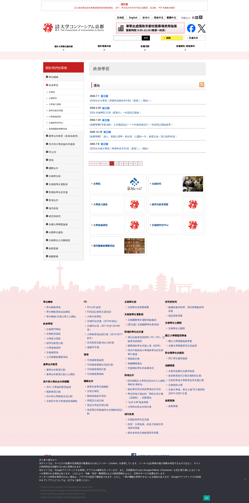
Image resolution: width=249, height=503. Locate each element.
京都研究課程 (53, 333)
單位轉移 (48, 301)
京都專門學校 (53, 329)
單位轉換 (53, 77)
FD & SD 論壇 (94, 307)
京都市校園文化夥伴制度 (181, 371)
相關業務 (53, 256)
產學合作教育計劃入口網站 (60, 374)
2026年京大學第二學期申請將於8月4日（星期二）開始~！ (121, 100)
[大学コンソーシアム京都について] (63, 50)
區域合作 (53, 200)
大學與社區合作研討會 (139, 406)
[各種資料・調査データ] (185, 49)
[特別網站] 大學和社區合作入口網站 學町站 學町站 (146, 382)
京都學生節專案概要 (138, 307)
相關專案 (170, 365)
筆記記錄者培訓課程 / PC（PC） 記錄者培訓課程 (146, 339)
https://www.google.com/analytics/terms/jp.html (67, 487)
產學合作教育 (50, 364)
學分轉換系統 (53, 307)
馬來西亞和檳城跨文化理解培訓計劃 (105, 411)
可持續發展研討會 (96, 369)
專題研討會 (134, 358)
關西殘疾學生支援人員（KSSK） (145, 345)
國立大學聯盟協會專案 (180, 341)
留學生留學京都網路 (97, 386)
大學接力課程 (53, 338)
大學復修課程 (100, 225)
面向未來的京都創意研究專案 (143, 432)
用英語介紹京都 (95, 400)
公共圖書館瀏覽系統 (57, 357)
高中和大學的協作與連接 (62, 144)
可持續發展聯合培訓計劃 (100, 364)
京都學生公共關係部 (59, 240)
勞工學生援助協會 (177, 358)
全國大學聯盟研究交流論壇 (182, 345)
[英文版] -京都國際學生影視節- (144, 324)
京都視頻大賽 (175, 385)
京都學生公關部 (173, 322)
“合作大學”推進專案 (138, 402)
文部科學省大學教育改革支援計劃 (186, 380)
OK (206, 498)
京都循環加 (52, 352)
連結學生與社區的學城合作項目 (144, 389)
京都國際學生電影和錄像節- (142, 320)
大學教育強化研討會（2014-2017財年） (104, 336)
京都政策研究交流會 (138, 419)
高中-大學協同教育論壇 (58, 387)
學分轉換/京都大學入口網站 (61, 316)
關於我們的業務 (56, 68)
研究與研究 (55, 216)
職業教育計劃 (53, 391)
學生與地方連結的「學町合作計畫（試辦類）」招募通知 (145, 395)
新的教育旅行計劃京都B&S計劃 (184, 375)
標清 (51, 160)
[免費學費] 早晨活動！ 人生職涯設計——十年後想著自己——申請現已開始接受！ (131, 124)
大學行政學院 (94, 316)
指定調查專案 (175, 315)
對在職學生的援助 (174, 352)
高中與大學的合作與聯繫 (56, 381)
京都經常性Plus (160, 225)
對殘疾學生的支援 (58, 192)
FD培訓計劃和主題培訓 (99, 311)
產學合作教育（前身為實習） (64, 136)
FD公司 (52, 152)
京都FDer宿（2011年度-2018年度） (103, 327)
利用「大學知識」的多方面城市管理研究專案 (145, 426)
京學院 (96, 183)
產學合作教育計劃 (55, 369)
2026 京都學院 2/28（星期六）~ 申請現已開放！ (115, 112)
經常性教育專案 (160, 204)
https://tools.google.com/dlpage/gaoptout (63, 497)
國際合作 (53, 168)
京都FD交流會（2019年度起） (103, 321)
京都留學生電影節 (58, 184)
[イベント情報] (144, 50)
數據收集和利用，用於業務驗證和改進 (186, 309)
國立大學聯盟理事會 (175, 335)
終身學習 (53, 85)
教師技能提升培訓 (96, 396)
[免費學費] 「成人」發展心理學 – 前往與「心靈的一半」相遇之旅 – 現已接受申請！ (133, 136)
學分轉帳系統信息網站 (58, 311)
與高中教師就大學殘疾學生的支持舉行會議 (145, 352)
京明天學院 (93, 391)
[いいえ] (244, 479)
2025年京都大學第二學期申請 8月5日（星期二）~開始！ (120, 148)
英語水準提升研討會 (97, 405)
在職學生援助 (56, 232)
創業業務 (53, 248)
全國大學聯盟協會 (58, 224)
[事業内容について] (104, 49)
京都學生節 (55, 176)
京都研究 (156, 183)
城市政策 (53, 208)
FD (85, 301)
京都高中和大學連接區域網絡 (61, 401)
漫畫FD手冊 (93, 347)
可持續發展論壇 (95, 360)
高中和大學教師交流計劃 (59, 396)
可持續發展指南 (95, 374)
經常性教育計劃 (54, 343)
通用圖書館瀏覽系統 (104, 245)
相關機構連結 (135, 363)
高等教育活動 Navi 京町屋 (100, 342)
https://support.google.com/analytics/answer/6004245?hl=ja (73, 490)
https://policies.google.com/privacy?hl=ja (63, 493)
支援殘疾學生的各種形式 (141, 368)
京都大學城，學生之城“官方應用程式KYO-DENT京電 (186, 391)
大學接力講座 (100, 204)
